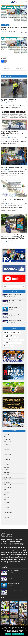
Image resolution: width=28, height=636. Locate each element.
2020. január (6, 507)
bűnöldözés (15, 332)
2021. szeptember (8, 484)
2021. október (7, 482)
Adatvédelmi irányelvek (17, 633)
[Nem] (26, 630)
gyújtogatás (15, 339)
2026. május (6, 434)
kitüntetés (21, 339)
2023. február (7, 459)
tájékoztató (18, 342)
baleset (6, 332)
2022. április (6, 469)
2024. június (6, 449)
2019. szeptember (8, 512)
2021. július (6, 489)
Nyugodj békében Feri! (9, 100)
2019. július (6, 517)
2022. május (6, 467)
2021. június (6, 492)
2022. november (7, 462)
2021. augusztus (7, 487)
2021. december (7, 477)
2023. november (7, 454)
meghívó (6, 342)
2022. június (6, 464)
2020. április (6, 505)
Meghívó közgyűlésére (15, 294)
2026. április (6, 436)
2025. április (6, 444)
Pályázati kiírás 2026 (14, 307)
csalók (16, 336)
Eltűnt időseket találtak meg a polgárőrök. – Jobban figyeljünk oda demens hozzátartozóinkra (12, 237)
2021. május (6, 494)
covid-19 (8, 336)
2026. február (7, 439)
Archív (7, 25)
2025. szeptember (8, 442)
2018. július (6, 520)
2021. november (7, 479)
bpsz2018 (15, 31)
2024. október (7, 447)
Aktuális (3, 25)
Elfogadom (7, 633)
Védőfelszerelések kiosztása (11, 167)
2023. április (6, 457)
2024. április (6, 452)
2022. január (6, 474)
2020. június (6, 500)
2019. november (7, 510)
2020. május (6, 502)
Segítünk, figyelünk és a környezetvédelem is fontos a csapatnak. (12, 133)
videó (12, 346)
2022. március (7, 472)
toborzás (12, 342)
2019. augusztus (7, 515)
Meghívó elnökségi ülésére (16, 301)
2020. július (6, 497)
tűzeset (6, 346)
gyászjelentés (7, 339)
